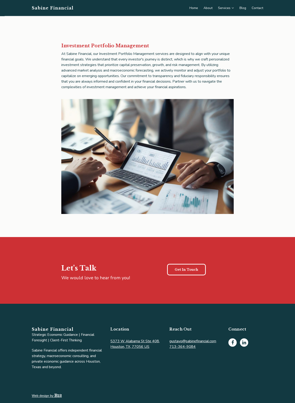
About (208, 8)
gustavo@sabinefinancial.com (192, 341)
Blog (242, 8)
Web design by (43, 395)
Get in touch (186, 270)
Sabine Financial (53, 8)
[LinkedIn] (244, 342)
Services (224, 8)
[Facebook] (232, 342)
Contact (257, 8)
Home (193, 8)
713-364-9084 (182, 346)
